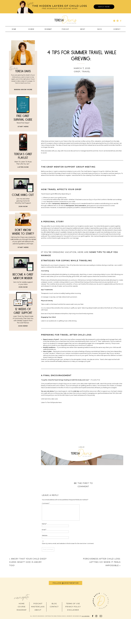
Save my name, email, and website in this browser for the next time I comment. (68, 543)
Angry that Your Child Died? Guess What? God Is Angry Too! (28, 562)
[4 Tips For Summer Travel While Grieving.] (81, 106)
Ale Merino (85, 616)
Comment (46, 503)
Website (44, 535)
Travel (86, 71)
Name (44, 524)
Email (44, 529)
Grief (77, 71)
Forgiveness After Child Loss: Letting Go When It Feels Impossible (102, 562)
